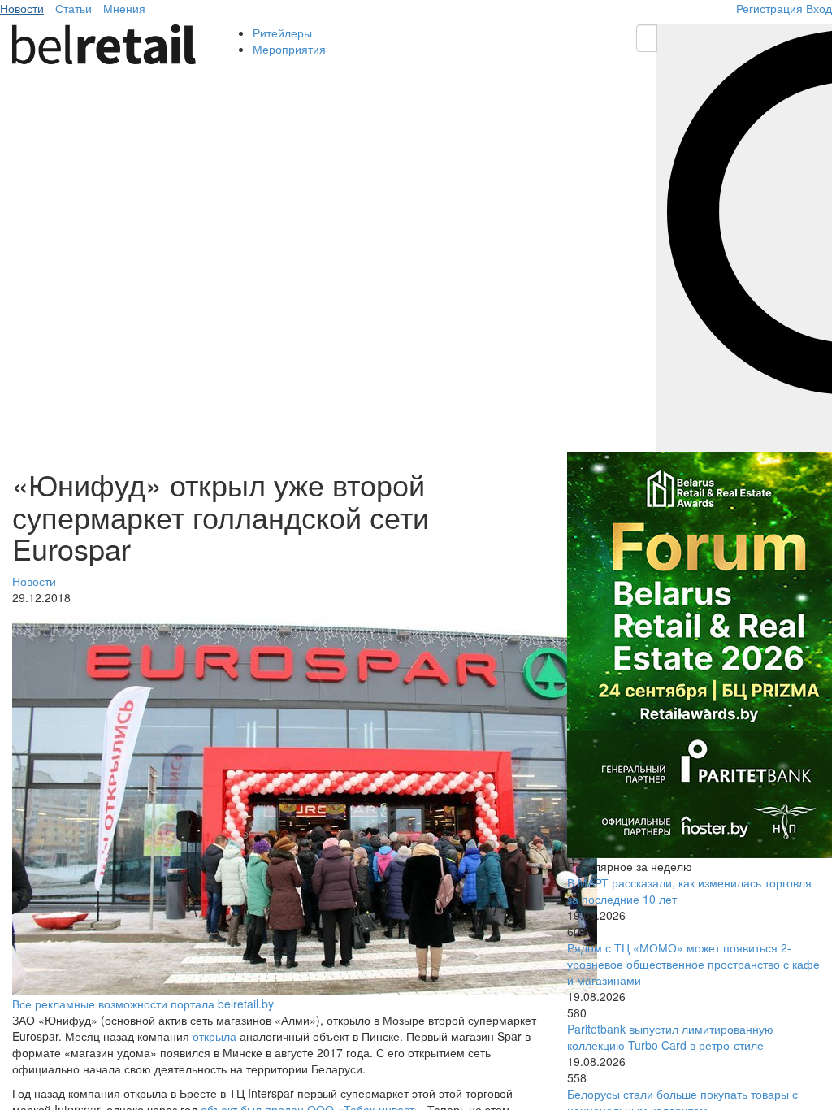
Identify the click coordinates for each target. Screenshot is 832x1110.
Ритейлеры (282, 32)
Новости (22, 8)
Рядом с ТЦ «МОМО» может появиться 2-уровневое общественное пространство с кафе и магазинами (693, 963)
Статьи (73, 8)
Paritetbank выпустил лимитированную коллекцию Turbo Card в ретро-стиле (670, 1037)
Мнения (124, 8)
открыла (214, 1036)
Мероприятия (289, 49)
